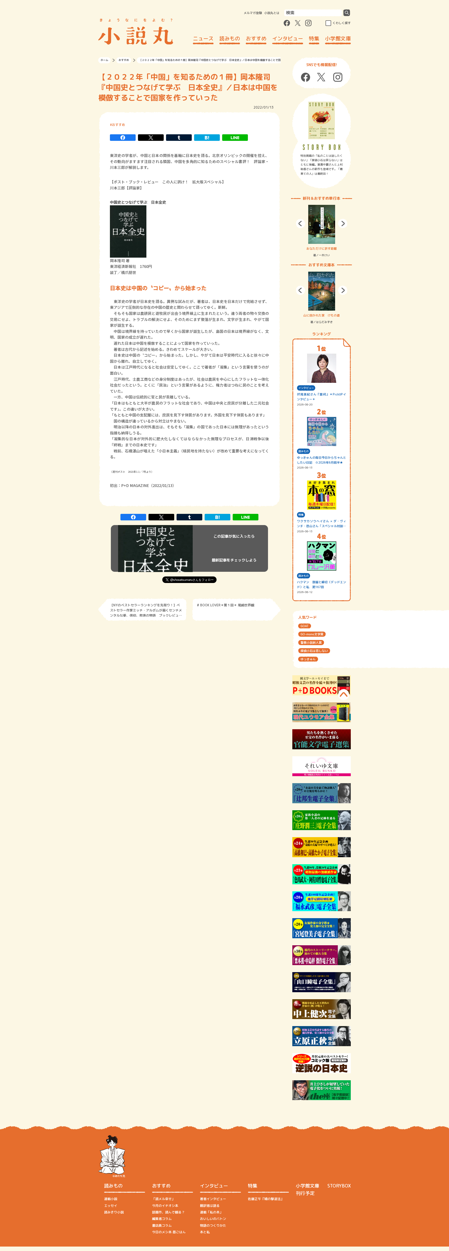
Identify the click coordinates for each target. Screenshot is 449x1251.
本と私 (205, 1232)
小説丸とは (271, 13)
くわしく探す (342, 23)
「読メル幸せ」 (163, 1199)
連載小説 (110, 1199)
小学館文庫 (338, 38)
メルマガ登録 (253, 13)
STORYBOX (339, 1185)
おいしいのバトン (213, 1218)
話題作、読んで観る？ (168, 1212)
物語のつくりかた (213, 1225)
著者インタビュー (213, 1199)
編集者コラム (162, 1218)
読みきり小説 (114, 1212)
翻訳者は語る (210, 1205)
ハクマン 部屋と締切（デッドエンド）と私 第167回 (321, 584)
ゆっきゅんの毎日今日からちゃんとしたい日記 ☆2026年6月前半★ (321, 460)
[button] (300, 223)
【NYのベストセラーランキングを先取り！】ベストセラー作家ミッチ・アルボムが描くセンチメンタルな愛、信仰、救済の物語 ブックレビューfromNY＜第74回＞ (146, 610)
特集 (314, 38)
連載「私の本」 (211, 1212)
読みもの (229, 38)
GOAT (305, 626)
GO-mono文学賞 (312, 634)
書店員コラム (162, 1225)
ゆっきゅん (308, 659)
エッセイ (110, 1205)
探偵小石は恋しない (314, 651)
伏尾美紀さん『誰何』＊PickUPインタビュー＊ (321, 396)
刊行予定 (305, 1193)
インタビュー (287, 38)
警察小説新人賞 (311, 642)
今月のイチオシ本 (165, 1205)
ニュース (203, 38)
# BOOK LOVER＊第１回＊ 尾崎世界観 (225, 605)
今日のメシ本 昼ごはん (169, 1232)
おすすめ (256, 38)
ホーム (104, 60)
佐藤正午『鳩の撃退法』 (266, 1199)
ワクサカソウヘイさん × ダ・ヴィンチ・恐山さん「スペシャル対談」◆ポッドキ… (321, 524)
